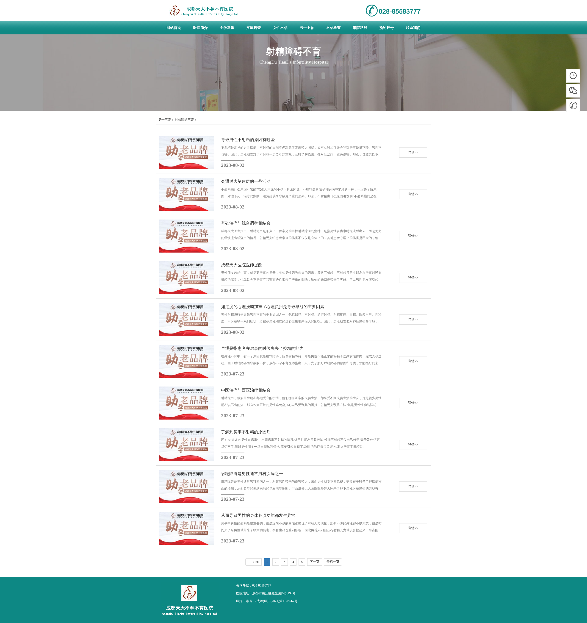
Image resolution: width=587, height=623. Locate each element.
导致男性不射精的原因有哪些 (248, 139)
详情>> (413, 152)
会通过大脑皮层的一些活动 (246, 181)
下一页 (314, 562)
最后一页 (333, 562)
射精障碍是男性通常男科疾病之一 (252, 473)
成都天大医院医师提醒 (241, 265)
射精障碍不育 (184, 120)
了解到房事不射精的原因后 (246, 432)
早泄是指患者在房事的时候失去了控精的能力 (262, 348)
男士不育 (164, 120)
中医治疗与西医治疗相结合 (246, 390)
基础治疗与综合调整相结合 (246, 223)
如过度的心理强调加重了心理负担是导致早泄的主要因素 (272, 306)
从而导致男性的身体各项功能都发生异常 (258, 515)
